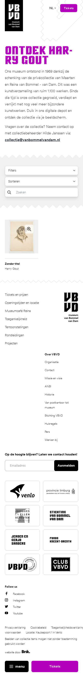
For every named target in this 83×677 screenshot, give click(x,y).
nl (51, 8)
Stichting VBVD (54, 415)
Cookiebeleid (38, 627)
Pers (47, 431)
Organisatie (51, 362)
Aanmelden (66, 465)
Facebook (19, 594)
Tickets (54, 666)
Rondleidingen (14, 335)
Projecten (11, 343)
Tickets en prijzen (16, 295)
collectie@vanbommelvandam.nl (32, 140)
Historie (49, 394)
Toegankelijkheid (16, 319)
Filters (12, 170)
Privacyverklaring (15, 627)
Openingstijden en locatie (22, 303)
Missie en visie (53, 378)
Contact (49, 370)
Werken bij (51, 439)
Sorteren (14, 181)
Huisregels (51, 423)
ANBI (48, 386)
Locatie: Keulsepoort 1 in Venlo (44, 632)
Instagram (19, 600)
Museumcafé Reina (18, 311)
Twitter (17, 606)
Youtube (18, 613)
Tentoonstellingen (16, 327)
